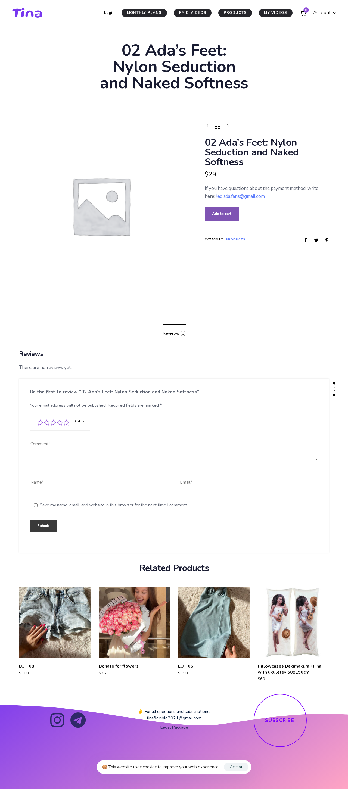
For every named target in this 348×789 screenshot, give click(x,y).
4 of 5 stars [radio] (60, 422)
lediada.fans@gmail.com (240, 196)
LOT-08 (26, 666)
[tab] (174, 333)
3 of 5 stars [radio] (53, 422)
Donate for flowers (119, 666)
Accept (236, 766)
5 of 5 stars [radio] (66, 422)
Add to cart (221, 214)
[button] (324, 13)
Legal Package (174, 727)
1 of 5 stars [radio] (40, 422)
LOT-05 (185, 666)
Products (236, 239)
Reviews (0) (174, 333)
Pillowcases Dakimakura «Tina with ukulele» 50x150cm (289, 669)
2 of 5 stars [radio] (47, 422)
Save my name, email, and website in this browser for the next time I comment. (114, 505)
